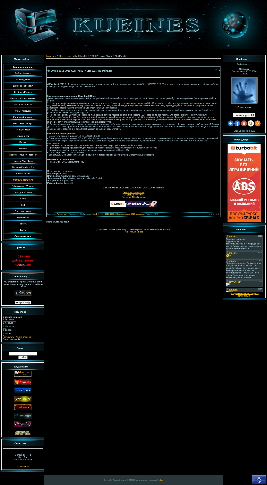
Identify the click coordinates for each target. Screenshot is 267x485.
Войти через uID (244, 115)
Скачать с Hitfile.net (133, 195)
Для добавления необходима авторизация (244, 294)
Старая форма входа (244, 131)
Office (117, 214)
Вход (140, 232)
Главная (50, 56)
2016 (107, 214)
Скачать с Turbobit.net (133, 192)
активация (125, 214)
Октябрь (68, 56)
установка (140, 214)
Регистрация (130, 232)
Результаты (8, 337)
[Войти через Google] (251, 123)
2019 (133, 214)
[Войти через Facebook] (237, 123)
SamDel (95, 214)
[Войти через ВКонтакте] (231, 123)
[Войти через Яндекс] (244, 123)
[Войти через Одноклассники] (258, 123)
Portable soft (62, 214)
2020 (59, 56)
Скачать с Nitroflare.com (133, 197)
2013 (112, 214)
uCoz (161, 480)
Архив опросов (23, 337)
